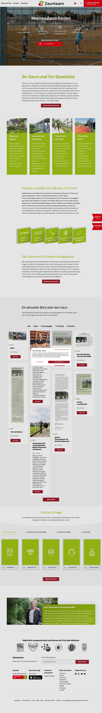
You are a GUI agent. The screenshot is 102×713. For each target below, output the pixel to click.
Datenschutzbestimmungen (62, 349)
